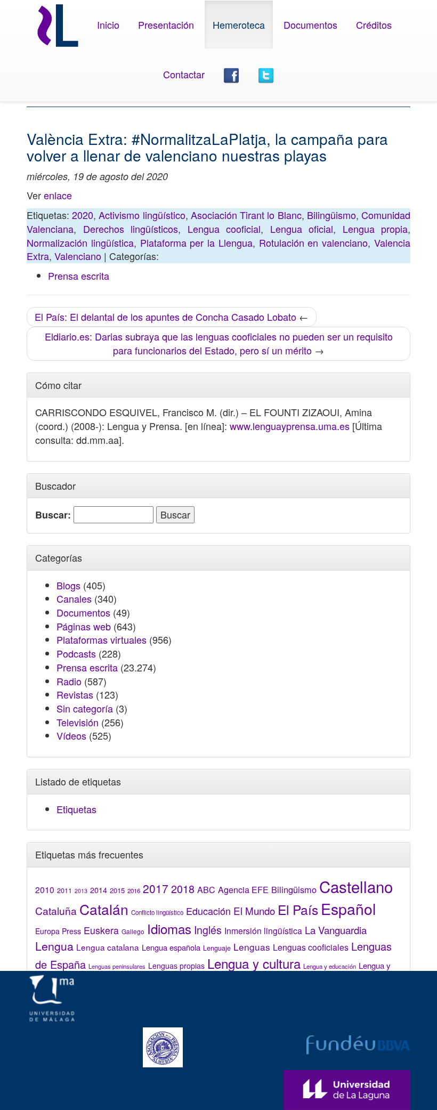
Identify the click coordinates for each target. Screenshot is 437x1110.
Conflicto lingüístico (157, 912)
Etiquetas (76, 809)
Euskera (101, 930)
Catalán (103, 909)
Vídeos (71, 735)
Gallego (133, 931)
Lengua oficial (302, 229)
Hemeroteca (239, 24)
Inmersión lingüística (263, 930)
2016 (133, 890)
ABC (206, 890)
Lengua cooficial (224, 229)
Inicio (108, 24)
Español (348, 908)
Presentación (166, 24)
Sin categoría (84, 708)
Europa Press (58, 931)
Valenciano (77, 256)
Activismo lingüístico (142, 215)
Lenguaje (217, 948)
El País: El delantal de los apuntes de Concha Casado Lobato (165, 316)
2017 (155, 888)
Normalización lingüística (80, 242)
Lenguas (251, 946)
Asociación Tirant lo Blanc (246, 215)
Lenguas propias (176, 965)
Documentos (310, 24)
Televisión (77, 722)
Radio (69, 681)
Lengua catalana (107, 947)
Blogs (68, 585)
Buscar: (53, 515)
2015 (117, 890)
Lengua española (171, 947)
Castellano (356, 886)
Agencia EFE (243, 890)
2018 (183, 888)
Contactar (184, 74)
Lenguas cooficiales (311, 947)
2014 (98, 890)
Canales (74, 598)
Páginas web (83, 626)
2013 (81, 891)
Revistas (74, 694)
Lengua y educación (329, 966)
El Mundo (254, 910)
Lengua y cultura (254, 963)
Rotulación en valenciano (313, 242)
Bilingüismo (331, 215)
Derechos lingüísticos (131, 229)
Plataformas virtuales (101, 639)
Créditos (374, 24)
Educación (208, 911)
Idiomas (169, 928)
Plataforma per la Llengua (196, 242)
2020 (82, 215)
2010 (44, 889)
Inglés (208, 929)
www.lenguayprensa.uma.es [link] (290, 426)
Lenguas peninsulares (116, 966)
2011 (64, 890)
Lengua (54, 946)
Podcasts (76, 653)
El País (298, 909)
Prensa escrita (78, 275)
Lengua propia (375, 229)
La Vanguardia (336, 930)
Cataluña (56, 910)
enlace (58, 195)
